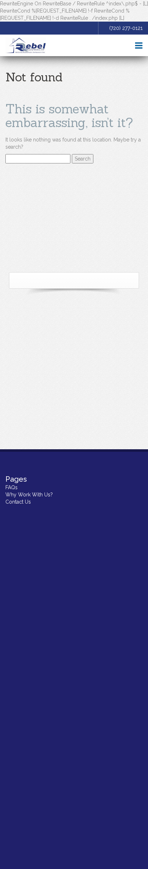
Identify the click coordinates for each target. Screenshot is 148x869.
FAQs (11, 487)
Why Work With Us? (29, 494)
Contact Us (18, 502)
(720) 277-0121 (126, 28)
